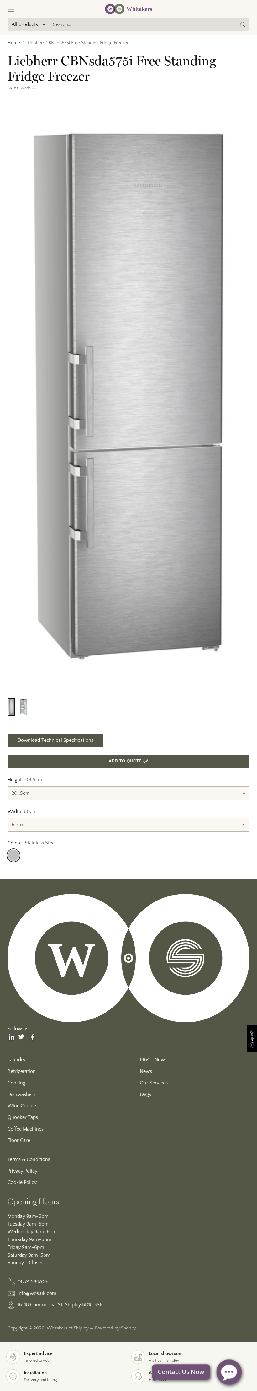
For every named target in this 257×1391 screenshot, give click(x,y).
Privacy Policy (22, 1171)
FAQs (145, 1094)
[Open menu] (10, 9)
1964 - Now (152, 1059)
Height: (25, 780)
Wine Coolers (22, 1106)
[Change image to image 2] (23, 707)
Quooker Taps (23, 1117)
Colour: (32, 843)
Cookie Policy (22, 1182)
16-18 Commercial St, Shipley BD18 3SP (60, 1305)
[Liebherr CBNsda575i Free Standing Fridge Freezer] (128, 396)
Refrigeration (22, 1071)
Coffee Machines (26, 1129)
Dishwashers (21, 1094)
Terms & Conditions (29, 1159)
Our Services (154, 1083)
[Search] (242, 24)
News (146, 1071)
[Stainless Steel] (13, 855)
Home (14, 42)
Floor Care (19, 1140)
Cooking (16, 1083)
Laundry (16, 1059)
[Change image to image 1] (11, 707)
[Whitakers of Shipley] (128, 9)
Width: (22, 811)
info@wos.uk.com (37, 1293)
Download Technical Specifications (55, 740)
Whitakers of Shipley (68, 1328)
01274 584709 (32, 1282)
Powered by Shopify (115, 1328)
